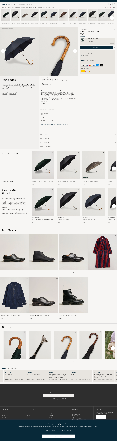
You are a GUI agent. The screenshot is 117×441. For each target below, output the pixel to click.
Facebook (51, 415)
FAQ (26, 417)
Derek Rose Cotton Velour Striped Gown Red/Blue (99, 272)
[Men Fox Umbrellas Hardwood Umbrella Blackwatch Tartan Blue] (44, 15)
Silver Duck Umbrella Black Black (91, 23)
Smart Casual (12, 93)
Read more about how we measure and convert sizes (54, 124)
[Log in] (110, 4)
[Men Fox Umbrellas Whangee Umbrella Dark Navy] (65, 345)
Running (43, 7)
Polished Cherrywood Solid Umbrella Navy (53, 23)
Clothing (9, 7)
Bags (27, 7)
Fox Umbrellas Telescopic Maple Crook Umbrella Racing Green (42, 181)
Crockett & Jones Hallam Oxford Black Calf (10, 272)
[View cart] (115, 4)
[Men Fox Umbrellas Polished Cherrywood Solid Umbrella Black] (90, 345)
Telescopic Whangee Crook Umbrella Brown (63, 23)
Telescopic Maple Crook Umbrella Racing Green (5, 23)
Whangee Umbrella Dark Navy (89, 219)
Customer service (93, 4)
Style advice (104, 4)
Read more (112, 43)
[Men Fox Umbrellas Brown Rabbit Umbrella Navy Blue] (111, 15)
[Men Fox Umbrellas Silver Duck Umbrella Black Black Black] (92, 15)
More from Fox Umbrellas (9, 192)
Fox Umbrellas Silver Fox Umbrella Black (66, 181)
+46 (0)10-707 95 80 (78, 418)
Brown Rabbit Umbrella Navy (111, 23)
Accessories (17, 7)
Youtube (50, 417)
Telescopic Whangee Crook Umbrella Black (72, 23)
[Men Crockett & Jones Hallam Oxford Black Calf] (14, 252)
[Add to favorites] (52, 152)
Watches (23, 7)
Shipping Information (30, 413)
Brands (34, 7)
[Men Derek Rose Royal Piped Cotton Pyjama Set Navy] (14, 295)
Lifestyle (30, 7)
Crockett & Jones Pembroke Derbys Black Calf (69, 272)
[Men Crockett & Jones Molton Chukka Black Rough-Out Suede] (43, 252)
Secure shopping (5, 413)
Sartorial (5, 93)
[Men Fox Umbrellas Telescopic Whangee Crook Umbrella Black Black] (73, 15)
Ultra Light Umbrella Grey (25, 23)
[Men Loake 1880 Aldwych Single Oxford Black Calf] (43, 295)
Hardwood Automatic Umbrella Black (34, 23)
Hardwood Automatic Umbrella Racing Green (101, 23)
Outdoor (39, 7)
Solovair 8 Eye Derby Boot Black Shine (67, 315)
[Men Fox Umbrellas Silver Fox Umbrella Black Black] (15, 15)
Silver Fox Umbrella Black (16, 23)
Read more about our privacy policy (58, 399)
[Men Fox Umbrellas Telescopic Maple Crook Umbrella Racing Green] (15, 345)
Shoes (13, 7)
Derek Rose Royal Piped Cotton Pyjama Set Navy (11, 315)
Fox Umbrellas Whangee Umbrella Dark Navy (64, 361)
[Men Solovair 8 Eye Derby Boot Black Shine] (73, 295)
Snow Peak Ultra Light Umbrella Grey (91, 181)
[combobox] (113, 7)
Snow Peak (23, 21)
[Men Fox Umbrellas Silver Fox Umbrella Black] (40, 345)
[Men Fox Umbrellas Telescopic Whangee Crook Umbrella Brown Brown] (63, 15)
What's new (3, 7)
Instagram (51, 413)
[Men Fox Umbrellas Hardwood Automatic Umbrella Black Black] (34, 15)
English (113, 7)
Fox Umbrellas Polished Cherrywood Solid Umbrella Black (89, 361)
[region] (58, 376)
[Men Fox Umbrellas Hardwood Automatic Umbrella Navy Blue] (82, 15)
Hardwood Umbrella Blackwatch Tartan (43, 23)
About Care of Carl (6, 417)
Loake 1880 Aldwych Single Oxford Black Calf (39, 315)
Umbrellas (10, 28)
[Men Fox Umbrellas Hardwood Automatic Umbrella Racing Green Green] (102, 15)
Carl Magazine (105, 7)
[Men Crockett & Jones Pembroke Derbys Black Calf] (73, 252)
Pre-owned (48, 7)
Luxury (52, 7)
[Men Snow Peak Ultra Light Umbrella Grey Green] (25, 15)
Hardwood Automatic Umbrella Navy (82, 23)
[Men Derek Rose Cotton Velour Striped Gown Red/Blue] (102, 252)
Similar (10, 153)
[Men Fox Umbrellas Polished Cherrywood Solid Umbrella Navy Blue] (53, 15)
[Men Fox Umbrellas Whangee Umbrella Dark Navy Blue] (93, 202)
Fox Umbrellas (5, 21)
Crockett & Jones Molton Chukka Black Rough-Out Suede (42, 272)
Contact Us (28, 415)
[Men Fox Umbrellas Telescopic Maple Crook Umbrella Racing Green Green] (5, 15)
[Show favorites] (112, 4)
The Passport (5, 415)
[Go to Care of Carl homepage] (7, 4)
